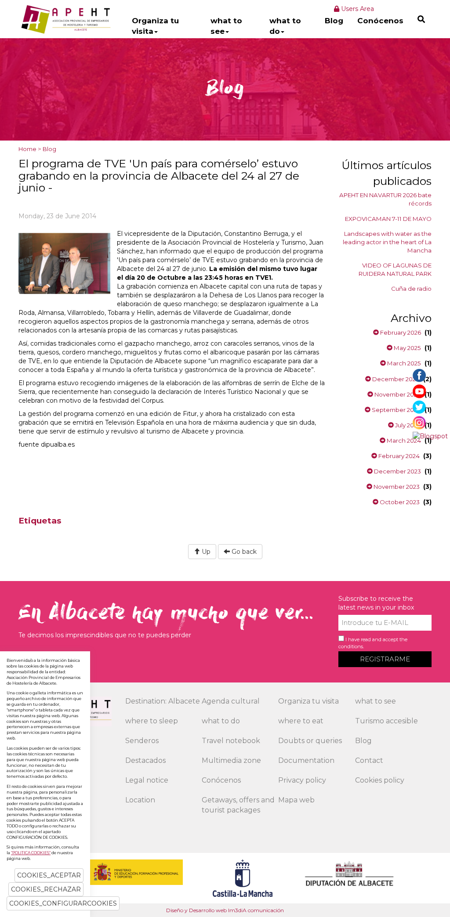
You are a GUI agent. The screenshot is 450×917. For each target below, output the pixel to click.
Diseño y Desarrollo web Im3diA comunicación (225, 910)
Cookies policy (379, 780)
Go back (243, 552)
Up (205, 552)
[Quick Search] (421, 19)
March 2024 (403, 440)
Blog (334, 20)
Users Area (356, 9)
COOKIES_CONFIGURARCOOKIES (63, 903)
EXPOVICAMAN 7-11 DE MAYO (388, 218)
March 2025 (403, 363)
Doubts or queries (310, 740)
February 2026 (400, 332)
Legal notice (146, 780)
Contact (369, 760)
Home (27, 148)
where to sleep (151, 721)
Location (140, 800)
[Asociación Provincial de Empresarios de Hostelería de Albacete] (65, 19)
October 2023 (399, 501)
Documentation (306, 760)
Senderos (142, 740)
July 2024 (407, 425)
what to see (226, 26)
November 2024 (397, 394)
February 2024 (398, 455)
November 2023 (396, 486)
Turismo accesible (386, 721)
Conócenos (380, 20)
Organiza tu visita (155, 26)
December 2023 (397, 471)
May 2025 (406, 347)
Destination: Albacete (162, 701)
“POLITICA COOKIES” (31, 852)
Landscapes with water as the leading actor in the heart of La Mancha (387, 242)
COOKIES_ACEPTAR (49, 875)
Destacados (145, 760)
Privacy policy (302, 780)
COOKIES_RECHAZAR (46, 889)
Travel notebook (231, 740)
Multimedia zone (231, 760)
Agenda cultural (231, 701)
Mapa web (296, 800)
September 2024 (395, 409)
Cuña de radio (411, 288)
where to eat (300, 721)
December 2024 (395, 379)
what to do (285, 26)
